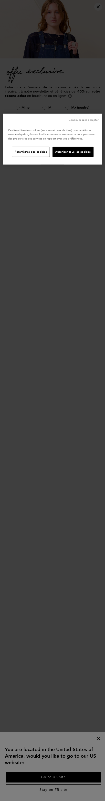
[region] (53, 138)
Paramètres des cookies (31, 152)
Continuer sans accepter (84, 119)
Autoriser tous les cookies (73, 152)
